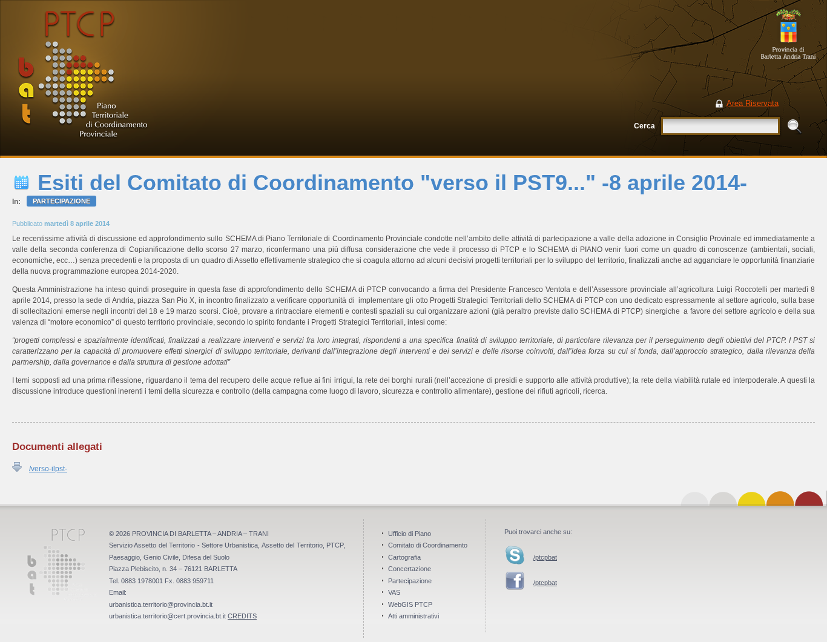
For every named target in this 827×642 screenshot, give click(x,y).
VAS (394, 592)
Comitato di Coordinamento (427, 545)
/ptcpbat (545, 557)
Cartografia (404, 557)
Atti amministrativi (413, 616)
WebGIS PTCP (410, 604)
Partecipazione (61, 201)
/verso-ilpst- (48, 469)
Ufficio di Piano (409, 533)
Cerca (644, 126)
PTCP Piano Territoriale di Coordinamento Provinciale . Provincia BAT (124, 79)
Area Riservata (753, 103)
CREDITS (242, 616)
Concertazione (409, 568)
